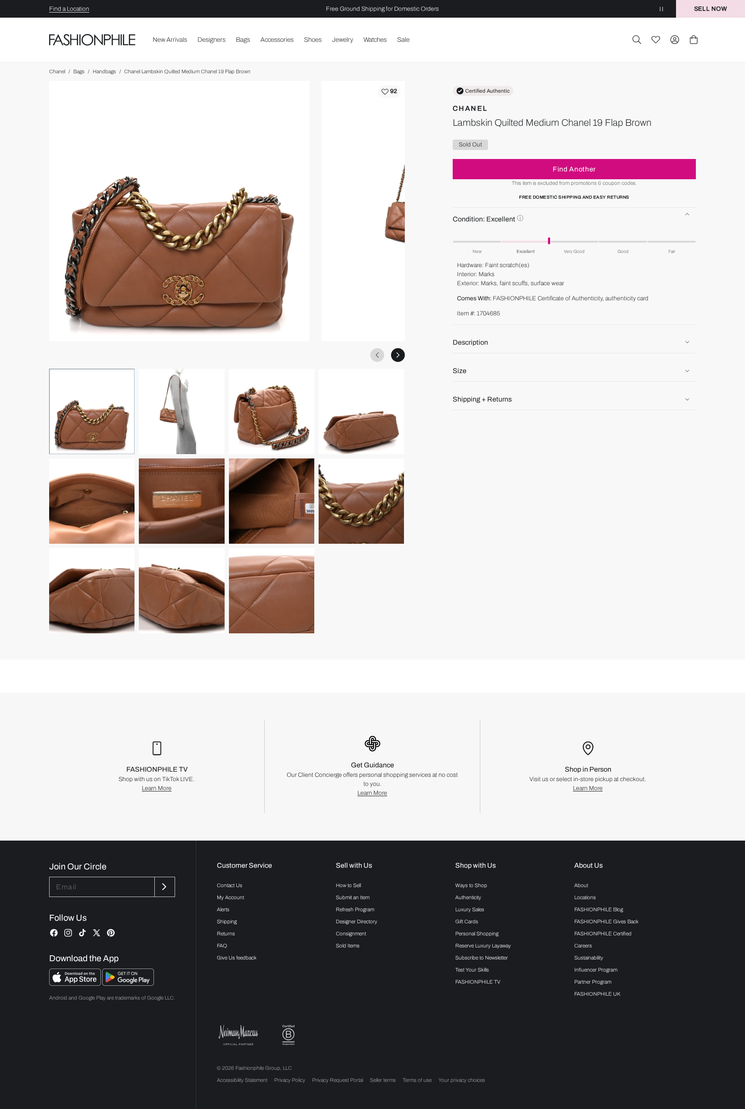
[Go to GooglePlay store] (128, 983)
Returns (226, 934)
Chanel (57, 72)
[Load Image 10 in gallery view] (181, 590)
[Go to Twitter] (96, 933)
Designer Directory (356, 922)
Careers (583, 946)
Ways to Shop (471, 885)
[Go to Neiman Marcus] (238, 1035)
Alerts (223, 910)
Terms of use (417, 1080)
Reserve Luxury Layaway (483, 946)
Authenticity (468, 897)
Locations (585, 897)
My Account (230, 897)
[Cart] (693, 39)
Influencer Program (595, 970)
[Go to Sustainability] (288, 1035)
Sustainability (588, 958)
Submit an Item (352, 897)
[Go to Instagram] (68, 933)
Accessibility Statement (242, 1080)
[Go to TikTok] (82, 933)
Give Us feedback (237, 958)
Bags (79, 72)
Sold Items (348, 946)
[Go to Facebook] (54, 933)
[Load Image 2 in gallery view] (181, 411)
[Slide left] (377, 355)
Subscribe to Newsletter (481, 958)
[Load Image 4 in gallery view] (361, 411)
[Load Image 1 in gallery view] (92, 411)
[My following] (655, 39)
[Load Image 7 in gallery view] (271, 501)
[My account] (674, 39)
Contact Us (229, 885)
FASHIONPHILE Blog (598, 910)
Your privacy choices (461, 1080)
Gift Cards (466, 922)
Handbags (104, 72)
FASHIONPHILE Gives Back (606, 922)
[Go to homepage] (92, 40)
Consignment (351, 934)
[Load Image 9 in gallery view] (92, 590)
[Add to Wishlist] (389, 91)
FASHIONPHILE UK (597, 994)
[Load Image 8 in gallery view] (361, 501)
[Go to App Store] (75, 983)
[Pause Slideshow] (661, 9)
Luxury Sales (469, 910)
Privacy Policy (289, 1080)
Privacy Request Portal (337, 1080)
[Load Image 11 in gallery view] (271, 590)
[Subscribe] (163, 887)
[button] (636, 39)
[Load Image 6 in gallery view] (181, 501)
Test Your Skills (472, 970)
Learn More (157, 788)
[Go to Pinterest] (111, 933)
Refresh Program (355, 910)
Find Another (574, 168)
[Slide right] (398, 355)
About (581, 885)
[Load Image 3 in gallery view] (271, 411)
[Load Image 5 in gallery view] (92, 501)
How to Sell (348, 885)
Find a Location (69, 9)
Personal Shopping (476, 934)
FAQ (222, 946)
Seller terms (383, 1080)
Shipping (227, 922)
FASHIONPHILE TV (478, 982)
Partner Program (592, 982)
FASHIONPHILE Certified (603, 934)
